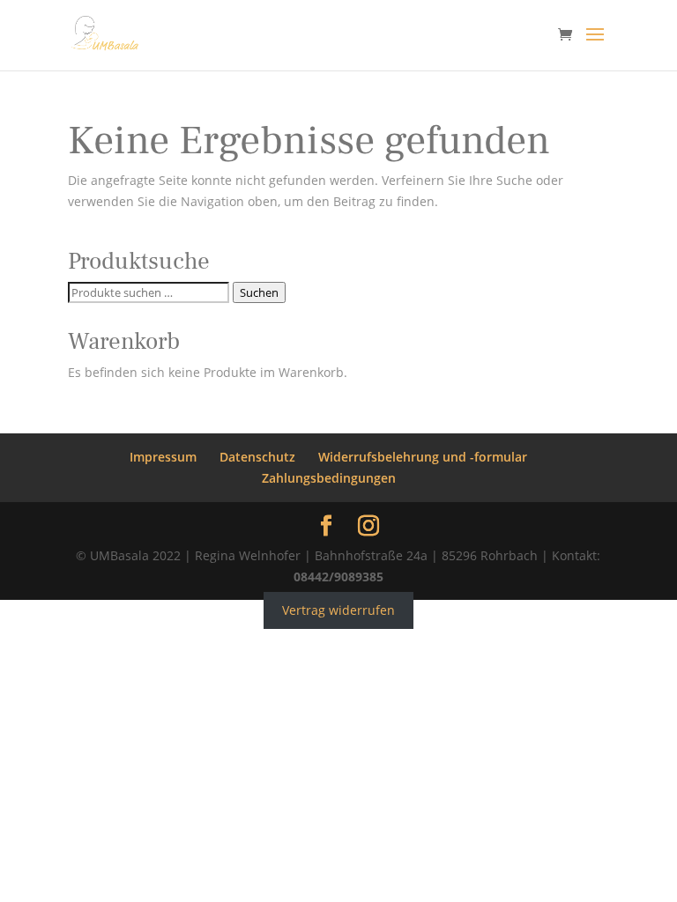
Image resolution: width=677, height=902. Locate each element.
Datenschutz (257, 456)
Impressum (163, 456)
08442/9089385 (338, 576)
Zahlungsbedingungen (329, 477)
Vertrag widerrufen (338, 610)
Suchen (259, 292)
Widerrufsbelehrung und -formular (422, 456)
